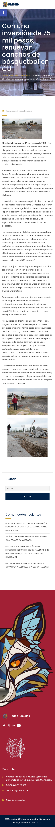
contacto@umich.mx (17, 790)
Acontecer (11, 110)
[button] (3, 12)
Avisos (20, 110)
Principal (28, 110)
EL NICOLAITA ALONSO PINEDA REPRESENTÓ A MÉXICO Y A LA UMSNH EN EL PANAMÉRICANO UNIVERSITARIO (26, 527)
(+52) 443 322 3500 (16, 785)
